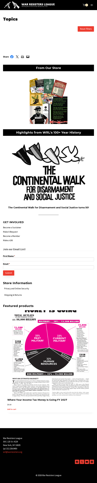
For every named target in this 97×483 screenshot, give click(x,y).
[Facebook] (77, 462)
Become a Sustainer (12, 227)
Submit (8, 273)
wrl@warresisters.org (12, 452)
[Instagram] (92, 462)
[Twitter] (82, 462)
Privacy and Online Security (16, 288)
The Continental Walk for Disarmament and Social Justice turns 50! (48, 207)
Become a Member (11, 236)
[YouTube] (87, 462)
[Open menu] (91, 5)
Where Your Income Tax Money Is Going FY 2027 (37, 399)
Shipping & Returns (13, 295)
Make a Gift (8, 240)
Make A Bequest (10, 231)
